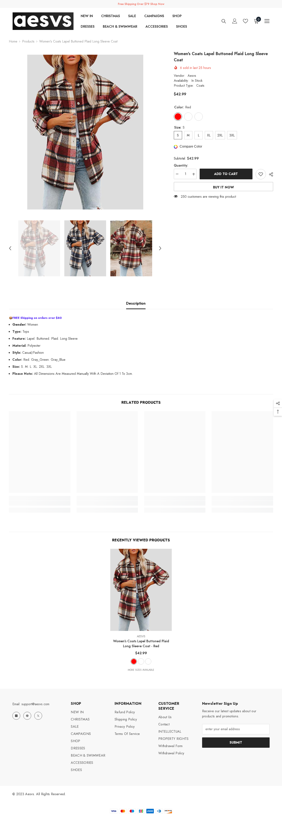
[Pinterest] (27, 716)
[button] (10, 248)
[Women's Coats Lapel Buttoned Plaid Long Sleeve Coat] (141, 590)
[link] (39, 503)
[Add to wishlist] (261, 174)
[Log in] (234, 21)
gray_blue (148, 661)
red (134, 661)
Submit (236, 742)
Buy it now (223, 187)
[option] (85, 132)
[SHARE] (269, 174)
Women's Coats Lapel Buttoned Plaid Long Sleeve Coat (141, 643)
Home (13, 41)
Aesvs (192, 75)
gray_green (141, 661)
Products (28, 41)
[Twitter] (38, 716)
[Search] (223, 21)
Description (136, 303)
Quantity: (181, 165)
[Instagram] (16, 716)
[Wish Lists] (245, 21)
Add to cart (226, 174)
